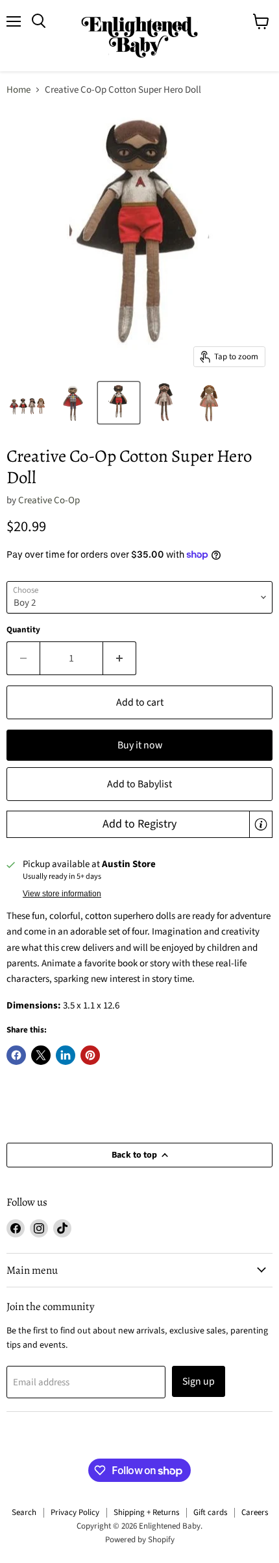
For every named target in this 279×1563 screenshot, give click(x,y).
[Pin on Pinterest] (90, 1055)
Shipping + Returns (146, 1512)
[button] (139, 824)
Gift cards (210, 1512)
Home (18, 89)
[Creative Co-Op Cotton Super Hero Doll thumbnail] (28, 403)
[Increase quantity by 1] (119, 658)
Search (24, 1512)
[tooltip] (260, 824)
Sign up (198, 1381)
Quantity (23, 630)
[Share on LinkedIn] (65, 1055)
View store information (62, 893)
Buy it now (139, 745)
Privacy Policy (75, 1512)
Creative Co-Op (49, 500)
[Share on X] (41, 1055)
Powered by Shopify (140, 1539)
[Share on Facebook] (16, 1055)
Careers (254, 1512)
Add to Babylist (139, 784)
